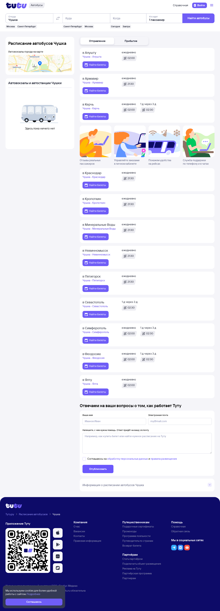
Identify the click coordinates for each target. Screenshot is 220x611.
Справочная (180, 5)
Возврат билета (131, 545)
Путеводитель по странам (137, 540)
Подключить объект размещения (141, 563)
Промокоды (129, 531)
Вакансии (79, 531)
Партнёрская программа (137, 573)
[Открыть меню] (212, 5)
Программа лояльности (136, 536)
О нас (77, 526)
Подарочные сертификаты (138, 526)
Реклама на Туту (131, 568)
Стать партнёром (132, 558)
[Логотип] (16, 5)
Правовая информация (87, 540)
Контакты (79, 536)
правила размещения (164, 458)
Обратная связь (180, 531)
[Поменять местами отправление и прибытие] (58, 18)
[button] (97, 41)
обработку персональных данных (127, 458)
